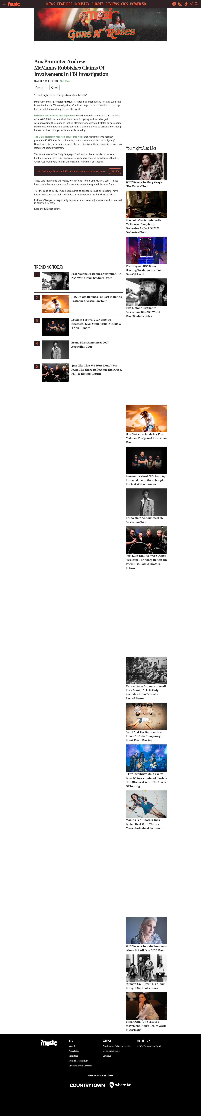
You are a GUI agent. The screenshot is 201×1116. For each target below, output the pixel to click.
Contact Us (107, 1056)
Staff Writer (65, 81)
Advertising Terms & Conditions (80, 1066)
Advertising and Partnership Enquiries (116, 1046)
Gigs (124, 4)
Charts (97, 4)
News (50, 4)
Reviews (112, 4)
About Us (72, 1046)
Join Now (115, 171)
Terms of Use (73, 1056)
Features (64, 4)
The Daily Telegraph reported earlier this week (58, 136)
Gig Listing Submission (111, 1051)
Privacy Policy (74, 1051)
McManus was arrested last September (54, 115)
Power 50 (138, 4)
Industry (81, 4)
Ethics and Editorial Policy (78, 1061)
